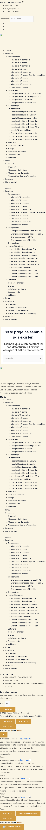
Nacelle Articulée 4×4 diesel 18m (24, 124)
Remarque (24, 760)
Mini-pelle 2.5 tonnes (19, 69)
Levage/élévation (15, 109)
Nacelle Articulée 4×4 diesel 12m (24, 121)
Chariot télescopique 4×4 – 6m (24, 133)
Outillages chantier (16, 145)
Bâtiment (12, 142)
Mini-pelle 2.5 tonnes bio (21, 72)
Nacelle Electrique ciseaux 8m (23, 112)
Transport (12, 167)
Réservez (9, 179)
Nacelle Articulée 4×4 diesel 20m (25, 127)
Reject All (23, 721)
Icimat (8, 161)
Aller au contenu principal (10, 2)
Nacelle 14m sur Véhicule (21, 130)
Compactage (13, 106)
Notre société (11, 182)
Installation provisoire (17, 152)
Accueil (8, 50)
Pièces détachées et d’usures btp (22, 176)
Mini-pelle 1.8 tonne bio (20, 66)
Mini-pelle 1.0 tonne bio (20, 60)
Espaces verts (14, 155)
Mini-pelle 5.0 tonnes (19, 81)
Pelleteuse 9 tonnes (19, 87)
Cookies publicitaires (11, 797)
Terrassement (14, 57)
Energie (11, 148)
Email (2, 703)
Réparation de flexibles (17, 170)
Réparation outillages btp (18, 173)
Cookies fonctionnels (11, 760)
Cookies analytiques (10, 778)
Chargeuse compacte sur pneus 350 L (27, 96)
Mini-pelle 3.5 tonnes (19, 78)
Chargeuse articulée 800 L (22, 99)
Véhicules (12, 158)
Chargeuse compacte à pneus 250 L (26, 93)
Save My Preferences (28, 813)
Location (9, 54)
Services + (9, 164)
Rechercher (5, 19)
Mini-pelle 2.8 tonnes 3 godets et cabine (28, 75)
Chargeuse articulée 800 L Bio (23, 103)
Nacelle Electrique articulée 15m (24, 118)
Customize (7, 721)
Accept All (8, 726)
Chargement (13, 90)
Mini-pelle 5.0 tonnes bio (21, 84)
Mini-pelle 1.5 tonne (19, 63)
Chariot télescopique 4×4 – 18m (24, 139)
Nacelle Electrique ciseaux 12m (23, 115)
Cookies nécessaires (10, 739)
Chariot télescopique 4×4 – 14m (24, 136)
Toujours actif (25, 739)
